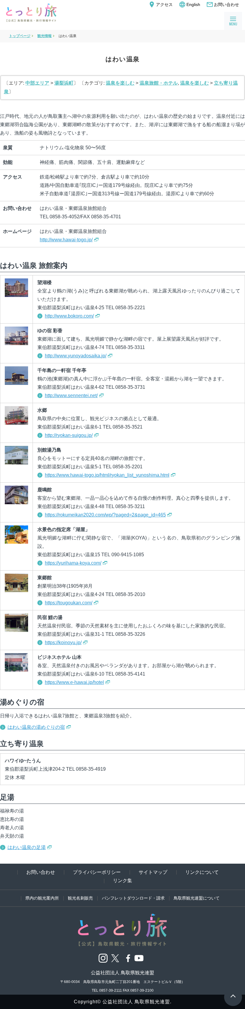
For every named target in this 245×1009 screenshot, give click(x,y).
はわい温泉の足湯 (26, 847)
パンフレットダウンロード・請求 (133, 898)
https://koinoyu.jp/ (63, 642)
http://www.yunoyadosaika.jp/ (75, 355)
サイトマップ (153, 872)
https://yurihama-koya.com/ (73, 563)
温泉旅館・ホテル (159, 83)
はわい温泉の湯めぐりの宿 (36, 727)
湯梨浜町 (64, 83)
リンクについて (202, 872)
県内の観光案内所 (42, 898)
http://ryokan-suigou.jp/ (69, 435)
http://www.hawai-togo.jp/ (66, 239)
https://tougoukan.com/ (68, 602)
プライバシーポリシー (97, 872)
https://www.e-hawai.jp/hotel (74, 682)
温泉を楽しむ (120, 83)
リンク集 (122, 880)
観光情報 (44, 36)
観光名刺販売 (80, 898)
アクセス (160, 4)
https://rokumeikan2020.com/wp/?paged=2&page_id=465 (105, 514)
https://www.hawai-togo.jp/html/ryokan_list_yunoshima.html (107, 475)
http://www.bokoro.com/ (69, 315)
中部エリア (37, 83)
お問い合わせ (222, 4)
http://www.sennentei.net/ (71, 395)
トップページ (19, 36)
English (189, 4)
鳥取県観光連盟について (197, 898)
